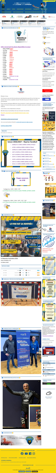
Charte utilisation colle (48, 255)
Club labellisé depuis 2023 (48, 234)
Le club (3, 9)
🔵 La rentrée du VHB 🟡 (8, 215)
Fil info (44, 153)
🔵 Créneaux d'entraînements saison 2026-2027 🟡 (48, 29)
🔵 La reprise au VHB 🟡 (8, 136)
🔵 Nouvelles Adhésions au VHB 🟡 (11, 28)
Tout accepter (21, 471)
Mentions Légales (4, 457)
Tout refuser (28, 471)
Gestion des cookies (22, 457)
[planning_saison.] (48, 51)
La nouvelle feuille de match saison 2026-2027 (48, 59)
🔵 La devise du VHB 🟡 (7, 432)
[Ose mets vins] (21, 295)
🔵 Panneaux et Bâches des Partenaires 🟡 (13, 279)
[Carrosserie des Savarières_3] (21, 400)
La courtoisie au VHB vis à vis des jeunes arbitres (48, 301)
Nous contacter (44, 9)
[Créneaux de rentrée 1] (21, 153)
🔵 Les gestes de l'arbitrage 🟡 (46, 173)
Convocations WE (20, 9)
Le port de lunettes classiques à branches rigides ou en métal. (48, 104)
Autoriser (48, 383)
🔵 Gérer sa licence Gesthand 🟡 (10, 86)
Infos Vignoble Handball (31, 457)
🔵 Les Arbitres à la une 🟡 (49, 200)
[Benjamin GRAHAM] (48, 211)
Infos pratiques (28, 9)
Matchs (13, 9)
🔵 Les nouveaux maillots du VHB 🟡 (11, 377)
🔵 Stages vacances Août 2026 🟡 (11, 171)
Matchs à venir (5, 266)
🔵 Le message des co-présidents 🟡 (11, 328)
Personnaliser (34, 471)
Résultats (4, 131)
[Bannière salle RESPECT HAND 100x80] (21, 440)
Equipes (8, 9)
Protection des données (13, 457)
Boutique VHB (36, 9)
